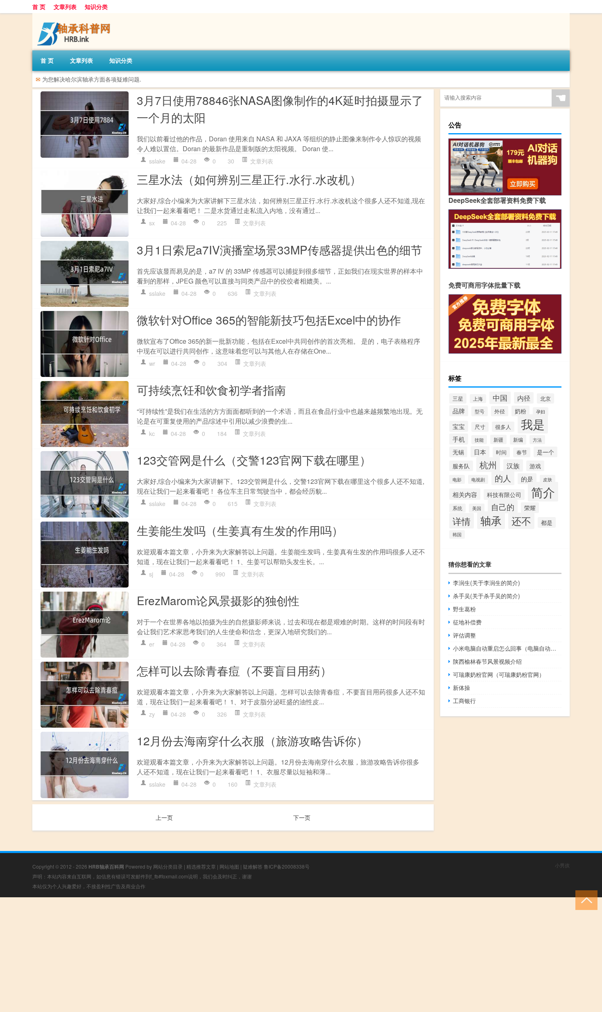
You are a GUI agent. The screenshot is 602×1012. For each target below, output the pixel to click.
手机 (459, 439)
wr (152, 363)
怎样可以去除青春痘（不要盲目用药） (234, 670)
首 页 (38, 6)
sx (152, 223)
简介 (543, 491)
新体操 (461, 687)
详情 (462, 520)
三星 (458, 398)
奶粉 (520, 411)
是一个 (545, 452)
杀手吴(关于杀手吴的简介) (486, 596)
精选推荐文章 (201, 866)
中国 (500, 398)
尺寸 (480, 427)
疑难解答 (253, 866)
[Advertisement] (245, 954)
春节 (521, 452)
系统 (457, 508)
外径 (499, 411)
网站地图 (229, 866)
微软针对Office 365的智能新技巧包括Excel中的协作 (269, 319)
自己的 (502, 506)
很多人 (503, 427)
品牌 (459, 410)
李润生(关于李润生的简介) (486, 583)
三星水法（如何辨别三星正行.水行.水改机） (249, 179)
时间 (501, 452)
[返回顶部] (584, 899)
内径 (523, 397)
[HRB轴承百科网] (75, 16)
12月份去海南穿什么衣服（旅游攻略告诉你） (252, 740)
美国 (476, 508)
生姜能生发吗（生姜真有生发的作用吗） (240, 530)
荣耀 (530, 508)
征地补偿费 (467, 622)
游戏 (535, 466)
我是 (533, 423)
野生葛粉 (464, 609)
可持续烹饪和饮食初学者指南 (211, 389)
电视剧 (478, 479)
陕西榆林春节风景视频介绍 (487, 661)
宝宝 (459, 426)
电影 (457, 479)
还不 (521, 521)
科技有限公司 (504, 494)
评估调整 (464, 635)
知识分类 (96, 6)
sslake (157, 161)
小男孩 (562, 865)
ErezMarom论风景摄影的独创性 (218, 600)
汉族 (513, 465)
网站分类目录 (168, 866)
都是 (546, 522)
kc (152, 433)
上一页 (164, 817)
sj (151, 574)
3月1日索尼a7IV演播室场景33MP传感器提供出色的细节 (279, 249)
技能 (479, 439)
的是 (527, 478)
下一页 (301, 817)
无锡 (458, 452)
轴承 (491, 520)
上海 (478, 398)
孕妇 (540, 411)
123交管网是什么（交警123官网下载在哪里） (254, 460)
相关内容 (465, 494)
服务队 (461, 466)
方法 (537, 439)
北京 (545, 398)
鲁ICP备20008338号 (287, 866)
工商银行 (464, 701)
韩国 (457, 534)
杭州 (488, 464)
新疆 (498, 439)
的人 (503, 478)
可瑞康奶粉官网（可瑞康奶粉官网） (499, 674)
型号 (479, 411)
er (151, 644)
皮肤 (547, 479)
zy (152, 714)
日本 (480, 451)
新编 (518, 439)
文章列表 (65, 6)
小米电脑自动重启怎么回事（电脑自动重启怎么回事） (507, 648)
